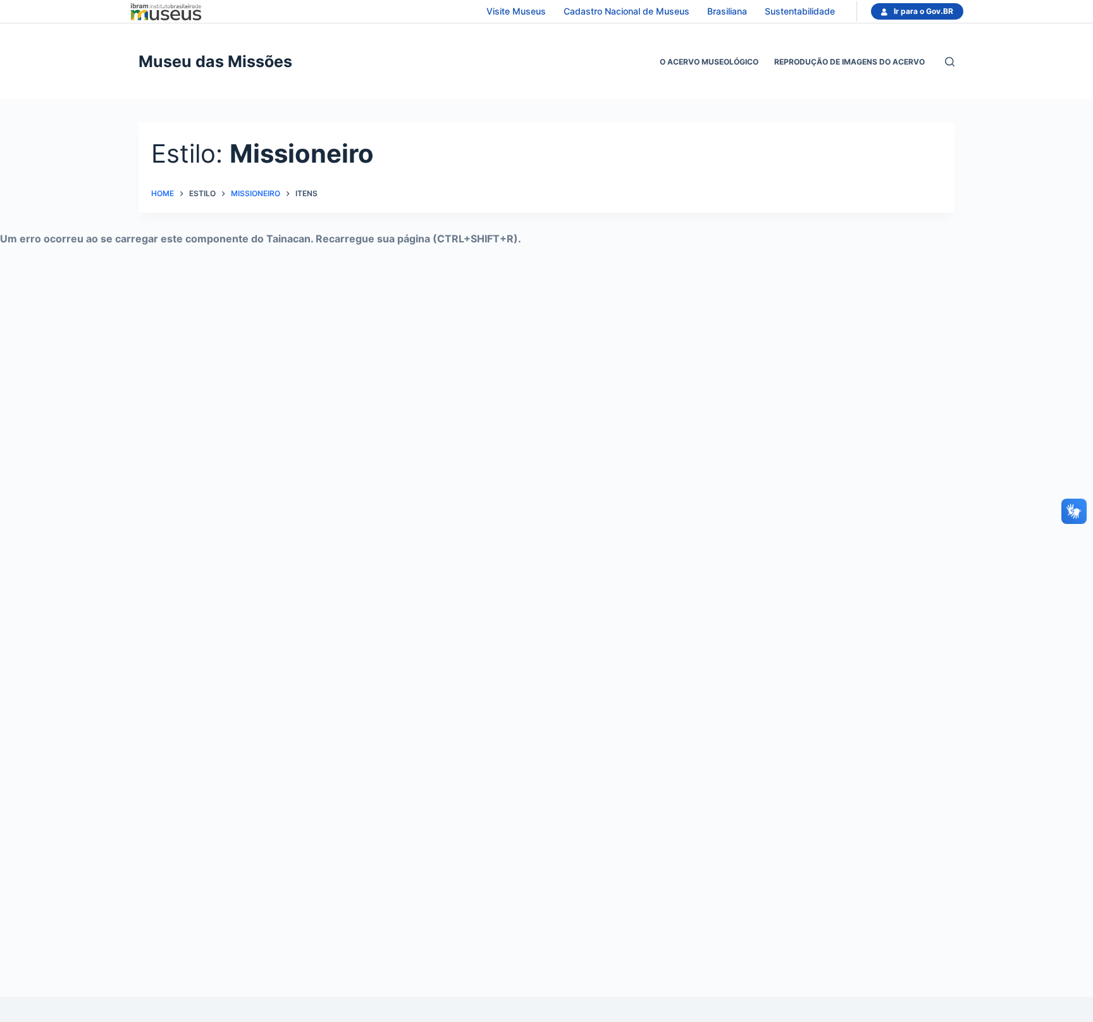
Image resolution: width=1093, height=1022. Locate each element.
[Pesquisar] (949, 61)
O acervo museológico (709, 61)
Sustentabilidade (800, 11)
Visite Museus (516, 11)
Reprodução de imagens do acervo (849, 61)
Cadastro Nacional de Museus (626, 11)
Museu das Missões (215, 61)
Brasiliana (727, 11)
